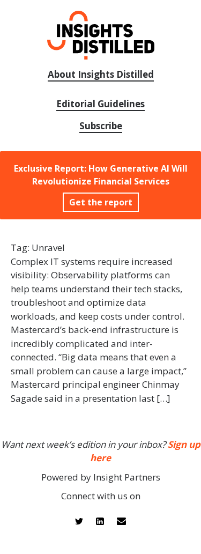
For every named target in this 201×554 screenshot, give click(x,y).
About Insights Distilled (101, 74)
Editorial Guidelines (100, 104)
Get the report (100, 202)
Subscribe (100, 126)
